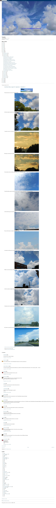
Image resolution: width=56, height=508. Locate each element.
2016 (3, 49)
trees (3, 488)
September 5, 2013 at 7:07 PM (7, 403)
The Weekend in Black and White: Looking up (9, 59)
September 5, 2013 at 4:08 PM (7, 374)
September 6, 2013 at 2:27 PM (7, 431)
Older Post (53, 447)
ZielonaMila (5, 354)
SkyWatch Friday (12, 349)
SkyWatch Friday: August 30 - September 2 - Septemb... (10, 68)
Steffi (4, 417)
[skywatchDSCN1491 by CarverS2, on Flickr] (27, 249)
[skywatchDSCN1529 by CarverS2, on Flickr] (27, 346)
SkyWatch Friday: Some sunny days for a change (9, 60)
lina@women (5, 411)
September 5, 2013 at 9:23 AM (7, 357)
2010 (3, 80)
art (3, 455)
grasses (4, 465)
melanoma (4, 471)
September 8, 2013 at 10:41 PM (7, 436)
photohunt (4, 477)
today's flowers (5, 487)
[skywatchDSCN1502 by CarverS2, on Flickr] (27, 268)
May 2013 (4, 73)
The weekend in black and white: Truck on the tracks (9, 67)
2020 (3, 45)
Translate (7, 39)
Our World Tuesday (5, 475)
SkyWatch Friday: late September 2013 (8, 57)
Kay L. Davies (5, 376)
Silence (4, 482)
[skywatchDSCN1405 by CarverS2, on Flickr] (27, 171)
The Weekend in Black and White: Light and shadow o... (10, 63)
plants (4, 478)
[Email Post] (12, 348)
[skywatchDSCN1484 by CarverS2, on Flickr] (27, 190)
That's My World (5, 485)
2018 (3, 47)
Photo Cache (5, 360)
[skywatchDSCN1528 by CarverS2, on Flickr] (27, 326)
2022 (3, 43)
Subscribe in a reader (4, 498)
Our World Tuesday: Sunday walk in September (9, 66)
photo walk (7, 349)
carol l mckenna (6, 388)
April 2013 (4, 74)
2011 (3, 79)
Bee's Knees (4, 457)
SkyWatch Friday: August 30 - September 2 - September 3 (14, 87)
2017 (3, 48)
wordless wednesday (5, 493)
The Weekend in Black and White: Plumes (8, 56)
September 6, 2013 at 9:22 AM (7, 425)
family (4, 462)
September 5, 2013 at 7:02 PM (7, 397)
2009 (3, 81)
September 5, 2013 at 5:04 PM (7, 386)
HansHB (5, 371)
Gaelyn (4, 383)
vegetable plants (5, 491)
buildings (4, 458)
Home (28, 447)
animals (4, 454)
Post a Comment (4, 445)
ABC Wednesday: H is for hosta (7, 69)
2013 (3, 52)
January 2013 (5, 77)
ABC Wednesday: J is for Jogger (7, 61)
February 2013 (5, 76)
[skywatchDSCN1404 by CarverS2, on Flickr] (27, 152)
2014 (3, 51)
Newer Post (3, 447)
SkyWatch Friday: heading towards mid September (9, 64)
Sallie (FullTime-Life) (6, 366)
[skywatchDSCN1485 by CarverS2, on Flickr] (27, 210)
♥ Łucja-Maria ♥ (6, 439)
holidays (4, 466)
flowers (4, 463)
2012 (3, 78)
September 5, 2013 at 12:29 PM (7, 363)
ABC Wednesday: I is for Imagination (7, 65)
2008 (3, 82)
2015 (3, 50)
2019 (3, 46)
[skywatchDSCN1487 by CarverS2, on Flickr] (27, 229)
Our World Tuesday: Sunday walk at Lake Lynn (9, 62)
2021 (3, 44)
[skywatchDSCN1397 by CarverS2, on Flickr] (27, 130)
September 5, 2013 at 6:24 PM (7, 392)
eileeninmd (5, 394)
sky (9, 349)
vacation (4, 490)
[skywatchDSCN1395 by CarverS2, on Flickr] (27, 111)
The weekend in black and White (7, 486)
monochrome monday (6, 472)
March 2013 (5, 75)
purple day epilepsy (5, 479)
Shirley (4, 433)
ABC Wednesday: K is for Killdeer (7, 58)
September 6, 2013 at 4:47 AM (7, 420)
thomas (4, 422)
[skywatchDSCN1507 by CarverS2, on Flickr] (27, 305)
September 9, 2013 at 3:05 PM (7, 444)
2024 (3, 42)
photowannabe (5, 427)
